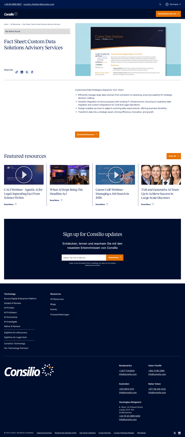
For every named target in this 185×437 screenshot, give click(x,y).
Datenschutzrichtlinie (92, 265)
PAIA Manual (141, 433)
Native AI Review (12, 326)
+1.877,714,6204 (127, 370)
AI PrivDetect (10, 312)
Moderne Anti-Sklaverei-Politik (65, 433)
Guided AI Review (12, 303)
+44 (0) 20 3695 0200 (129, 416)
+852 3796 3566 (156, 370)
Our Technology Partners (16, 348)
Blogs (53, 304)
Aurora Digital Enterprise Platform (20, 298)
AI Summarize (10, 317)
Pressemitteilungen (59, 314)
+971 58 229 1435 (157, 389)
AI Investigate (10, 321)
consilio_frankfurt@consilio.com (38, 4)
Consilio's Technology (14, 343)
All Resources (15, 24)
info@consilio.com (128, 374)
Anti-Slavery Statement (87, 433)
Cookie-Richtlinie (105, 433)
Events (53, 309)
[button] (173, 4)
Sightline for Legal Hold (15, 337)
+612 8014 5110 (126, 389)
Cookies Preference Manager (124, 433)
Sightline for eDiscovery (15, 332)
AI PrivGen (9, 307)
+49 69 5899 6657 (13, 4)
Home (6, 24)
